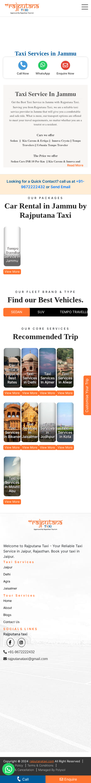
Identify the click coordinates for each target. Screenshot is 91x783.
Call (25, 779)
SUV (41, 312)
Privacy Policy (14, 765)
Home (7, 601)
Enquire (70, 779)
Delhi (6, 574)
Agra (6, 581)
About (7, 608)
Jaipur (7, 567)
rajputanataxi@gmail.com (27, 659)
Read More (75, 165)
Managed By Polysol (51, 770)
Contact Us (11, 622)
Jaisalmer (10, 588)
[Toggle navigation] (85, 6)
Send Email (60, 187)
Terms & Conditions (40, 765)
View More (12, 271)
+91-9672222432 (21, 652)
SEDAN (16, 312)
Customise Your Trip (87, 395)
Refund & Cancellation (19, 770)
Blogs (7, 615)
